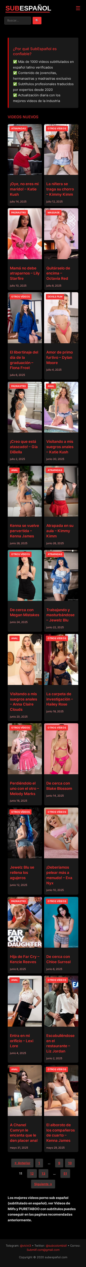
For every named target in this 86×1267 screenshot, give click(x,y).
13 (43, 1173)
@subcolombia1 (56, 1245)
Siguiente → (43, 1184)
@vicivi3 (25, 1245)
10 (70, 1163)
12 (32, 1173)
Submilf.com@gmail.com (43, 1249)
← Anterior (22, 1163)
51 (65, 1173)
